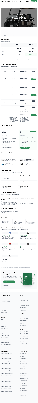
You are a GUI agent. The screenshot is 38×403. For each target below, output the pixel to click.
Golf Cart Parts (3, 324)
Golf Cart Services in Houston (6, 358)
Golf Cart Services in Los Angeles (6, 356)
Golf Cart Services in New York (6, 355)
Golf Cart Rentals (23, 308)
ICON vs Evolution (23, 325)
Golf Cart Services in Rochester (6, 391)
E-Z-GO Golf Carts (23, 356)
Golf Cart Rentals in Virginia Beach (6, 388)
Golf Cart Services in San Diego (6, 368)
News (2, 319)
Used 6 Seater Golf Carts (24, 305)
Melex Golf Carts (23, 381)
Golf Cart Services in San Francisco (7, 373)
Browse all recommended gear (6, 265)
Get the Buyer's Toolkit (9, 281)
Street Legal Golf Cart (4, 328)
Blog (1, 321)
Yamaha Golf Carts (23, 353)
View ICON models (24, 147)
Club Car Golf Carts (23, 355)
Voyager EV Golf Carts (24, 386)
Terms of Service (4, 312)
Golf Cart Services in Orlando (6, 365)
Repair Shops (23, 3)
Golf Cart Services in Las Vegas (6, 353)
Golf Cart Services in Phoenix (6, 360)
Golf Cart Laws (34, 3)
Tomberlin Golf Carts (23, 373)
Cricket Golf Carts (23, 371)
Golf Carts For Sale (23, 297)
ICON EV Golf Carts (23, 363)
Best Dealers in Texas (24, 341)
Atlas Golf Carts (23, 368)
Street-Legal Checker (4, 331)
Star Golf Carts (22, 376)
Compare (14, 3)
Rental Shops (28, 3)
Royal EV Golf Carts (23, 385)
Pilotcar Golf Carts (23, 395)
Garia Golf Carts (23, 375)
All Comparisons (23, 315)
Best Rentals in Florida (24, 338)
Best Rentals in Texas (24, 343)
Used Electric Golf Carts (24, 300)
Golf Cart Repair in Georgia (5, 389)
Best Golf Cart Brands (24, 318)
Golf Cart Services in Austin (5, 371)
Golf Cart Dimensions (4, 337)
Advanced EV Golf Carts (24, 378)
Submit (21, 1)
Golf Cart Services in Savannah (6, 381)
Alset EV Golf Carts (23, 380)
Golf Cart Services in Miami (5, 361)
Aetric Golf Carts (23, 388)
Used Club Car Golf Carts (24, 303)
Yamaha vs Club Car (23, 321)
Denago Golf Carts (23, 361)
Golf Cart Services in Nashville (6, 375)
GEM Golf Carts (23, 383)
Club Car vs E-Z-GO (23, 320)
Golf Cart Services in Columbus (6, 386)
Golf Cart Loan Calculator (5, 346)
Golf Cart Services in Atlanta (5, 366)
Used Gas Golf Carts (23, 302)
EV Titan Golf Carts (23, 390)
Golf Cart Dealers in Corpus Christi (6, 383)
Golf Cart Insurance (4, 333)
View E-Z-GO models (6, 147)
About (2, 306)
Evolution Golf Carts (23, 358)
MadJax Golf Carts (23, 366)
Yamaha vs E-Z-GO (23, 323)
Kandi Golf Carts (23, 360)
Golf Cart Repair (23, 307)
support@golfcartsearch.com (7, 313)
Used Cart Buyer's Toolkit (5, 347)
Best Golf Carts (3, 3)
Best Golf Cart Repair (23, 334)
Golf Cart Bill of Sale (4, 340)
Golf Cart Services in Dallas (5, 363)
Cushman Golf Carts (23, 370)
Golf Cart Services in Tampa (5, 370)
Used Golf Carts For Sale (24, 298)
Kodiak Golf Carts (23, 365)
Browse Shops (33, 1)
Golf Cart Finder (3, 330)
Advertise (27, 1)
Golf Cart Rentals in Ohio (5, 379)
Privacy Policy (3, 310)
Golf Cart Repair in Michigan (5, 384)
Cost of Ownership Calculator (6, 344)
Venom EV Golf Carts (23, 393)
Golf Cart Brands (9, 3)
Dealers (18, 3)
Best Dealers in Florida (24, 336)
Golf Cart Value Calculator (5, 335)
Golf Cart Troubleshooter (5, 342)
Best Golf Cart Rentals (24, 333)
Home (2, 6)
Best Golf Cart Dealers (24, 331)
